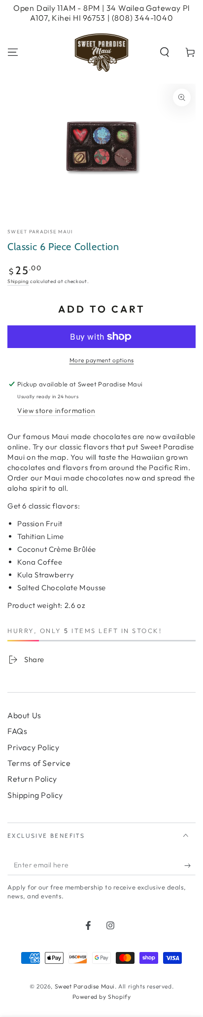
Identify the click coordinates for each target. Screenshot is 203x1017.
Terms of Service (39, 763)
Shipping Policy (35, 795)
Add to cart (101, 309)
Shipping (18, 281)
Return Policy (32, 779)
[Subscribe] (190, 865)
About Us (24, 715)
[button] (164, 52)
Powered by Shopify (101, 996)
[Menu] (13, 52)
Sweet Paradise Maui (40, 231)
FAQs (17, 731)
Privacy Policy (33, 747)
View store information (56, 410)
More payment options (101, 360)
